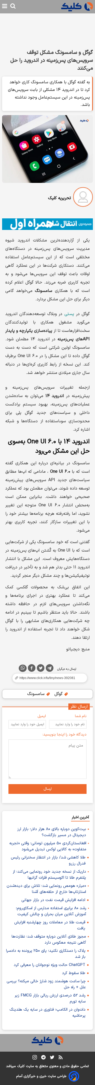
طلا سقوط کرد (73, 973)
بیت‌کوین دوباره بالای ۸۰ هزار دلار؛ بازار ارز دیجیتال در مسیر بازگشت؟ (51, 832)
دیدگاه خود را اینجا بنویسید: (64, 734)
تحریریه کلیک (59, 198)
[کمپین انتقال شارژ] (47, 224)
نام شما (81, 716)
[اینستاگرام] (34, 1058)
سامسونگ (36, 694)
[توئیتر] (41, 669)
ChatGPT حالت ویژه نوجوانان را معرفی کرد (49, 965)
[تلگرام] (50, 669)
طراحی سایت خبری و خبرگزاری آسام (41, 1076)
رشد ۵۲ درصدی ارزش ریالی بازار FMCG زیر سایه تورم (50, 999)
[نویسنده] (83, 198)
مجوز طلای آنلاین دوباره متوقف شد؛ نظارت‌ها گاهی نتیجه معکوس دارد (49, 940)
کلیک (21, 1066)
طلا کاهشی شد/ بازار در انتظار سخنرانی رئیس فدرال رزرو (48, 861)
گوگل (59, 694)
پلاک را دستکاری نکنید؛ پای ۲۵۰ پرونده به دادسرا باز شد (46, 954)
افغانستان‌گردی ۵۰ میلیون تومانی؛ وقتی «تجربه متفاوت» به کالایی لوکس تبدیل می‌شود (47, 846)
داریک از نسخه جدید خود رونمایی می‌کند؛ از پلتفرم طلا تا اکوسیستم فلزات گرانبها (49, 875)
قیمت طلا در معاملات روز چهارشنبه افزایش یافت (49, 925)
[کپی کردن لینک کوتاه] (47, 678)
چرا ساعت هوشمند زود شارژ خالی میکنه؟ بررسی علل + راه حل (46, 984)
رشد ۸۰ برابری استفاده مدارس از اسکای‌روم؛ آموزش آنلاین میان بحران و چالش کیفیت (51, 911)
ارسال (48, 789)
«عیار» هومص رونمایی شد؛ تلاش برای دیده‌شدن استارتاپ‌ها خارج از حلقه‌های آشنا (46, 889)
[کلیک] (77, 6)
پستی (69, 314)
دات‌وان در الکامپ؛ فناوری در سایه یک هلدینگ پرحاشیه (48, 1013)
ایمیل (41, 716)
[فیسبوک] (32, 669)
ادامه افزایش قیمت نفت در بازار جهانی (53, 900)
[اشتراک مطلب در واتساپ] (23, 668)
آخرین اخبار (80, 817)
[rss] (61, 1058)
